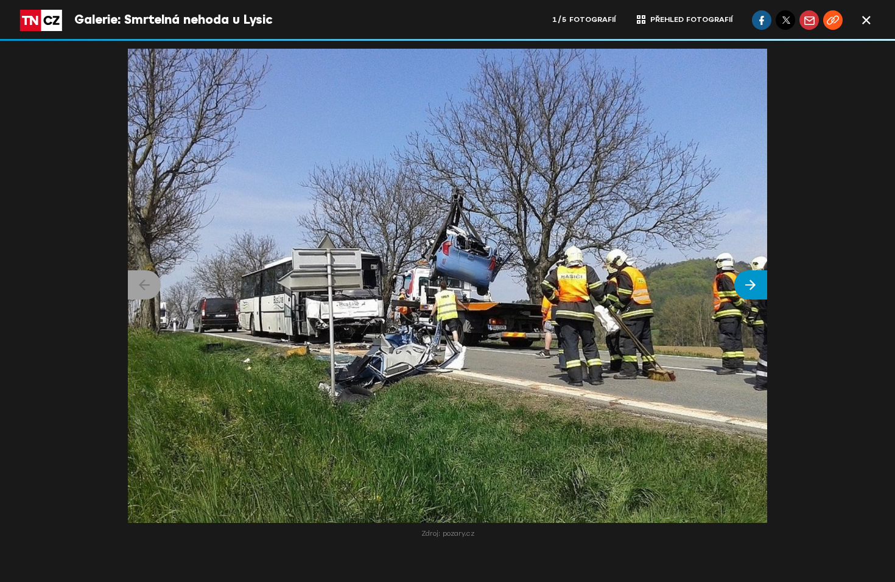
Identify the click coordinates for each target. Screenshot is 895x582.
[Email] (809, 20)
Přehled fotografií (691, 19)
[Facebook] (761, 20)
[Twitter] (785, 20)
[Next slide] (750, 285)
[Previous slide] (144, 285)
